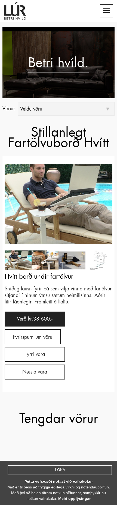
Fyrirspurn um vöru (32, 337)
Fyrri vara (34, 354)
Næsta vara (34, 372)
